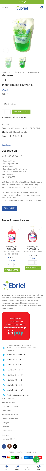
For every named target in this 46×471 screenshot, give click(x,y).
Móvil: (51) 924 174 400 (15, 375)
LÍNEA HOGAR (20, 72)
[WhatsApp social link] (19, 136)
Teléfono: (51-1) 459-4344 (16, 355)
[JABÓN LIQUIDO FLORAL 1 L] (12, 234)
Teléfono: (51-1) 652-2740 (16, 360)
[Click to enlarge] (5, 50)
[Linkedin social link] (16, 136)
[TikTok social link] (25, 2)
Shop (10, 72)
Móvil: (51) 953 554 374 (15, 390)
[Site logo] (22, 7)
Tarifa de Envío (7, 411)
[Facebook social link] (19, 2)
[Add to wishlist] (19, 227)
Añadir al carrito (21, 112)
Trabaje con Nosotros (9, 439)
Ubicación (5, 427)
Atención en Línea (8, 402)
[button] (12, 270)
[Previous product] (3, 80)
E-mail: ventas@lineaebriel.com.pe (18, 395)
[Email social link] (10, 136)
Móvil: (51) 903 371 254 (15, 380)
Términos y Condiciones (10, 419)
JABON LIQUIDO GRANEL (32, 128)
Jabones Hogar (33, 72)
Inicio (4, 72)
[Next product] (8, 80)
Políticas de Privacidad (10, 415)
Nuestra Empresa (8, 398)
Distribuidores (7, 431)
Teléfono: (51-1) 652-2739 (16, 365)
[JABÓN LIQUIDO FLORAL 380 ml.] (33, 234)
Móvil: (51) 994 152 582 (15, 370)
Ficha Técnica (9, 208)
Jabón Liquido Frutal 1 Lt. (18, 132)
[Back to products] (5, 80)
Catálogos (5, 423)
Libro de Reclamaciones (10, 406)
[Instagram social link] (21, 2)
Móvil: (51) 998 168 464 (15, 385)
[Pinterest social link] (13, 136)
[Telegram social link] (21, 136)
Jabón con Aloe (7, 75)
